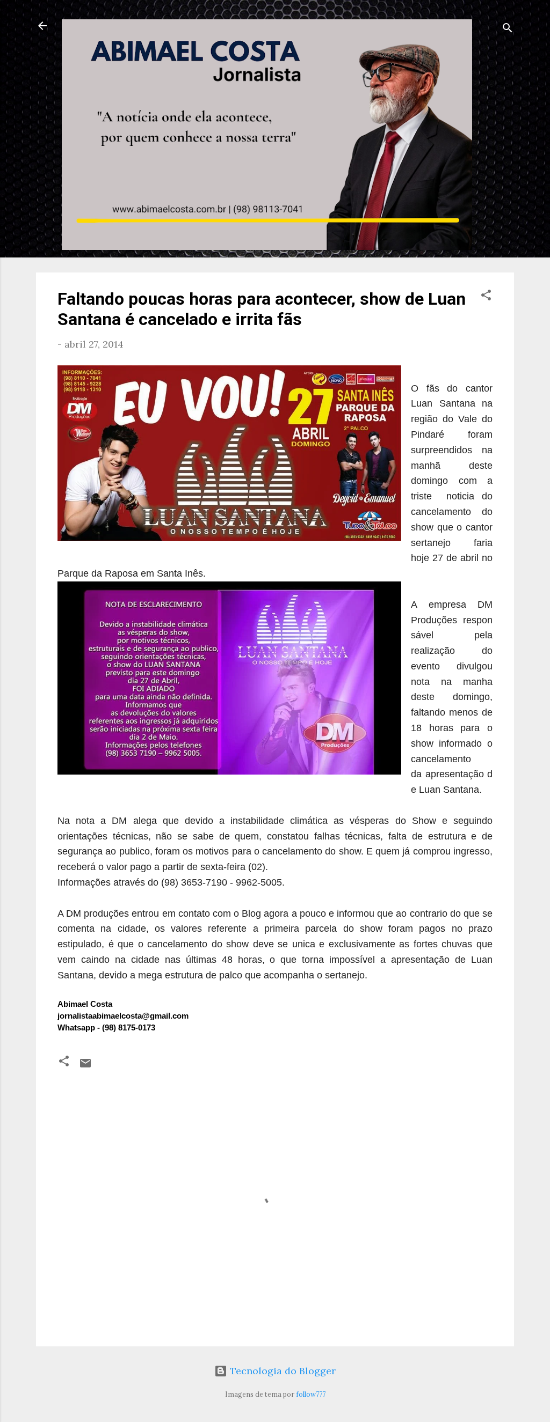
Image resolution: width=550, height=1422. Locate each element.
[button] (486, 297)
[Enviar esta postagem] (85, 1066)
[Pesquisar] (507, 29)
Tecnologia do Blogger (281, 1371)
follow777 (310, 1394)
